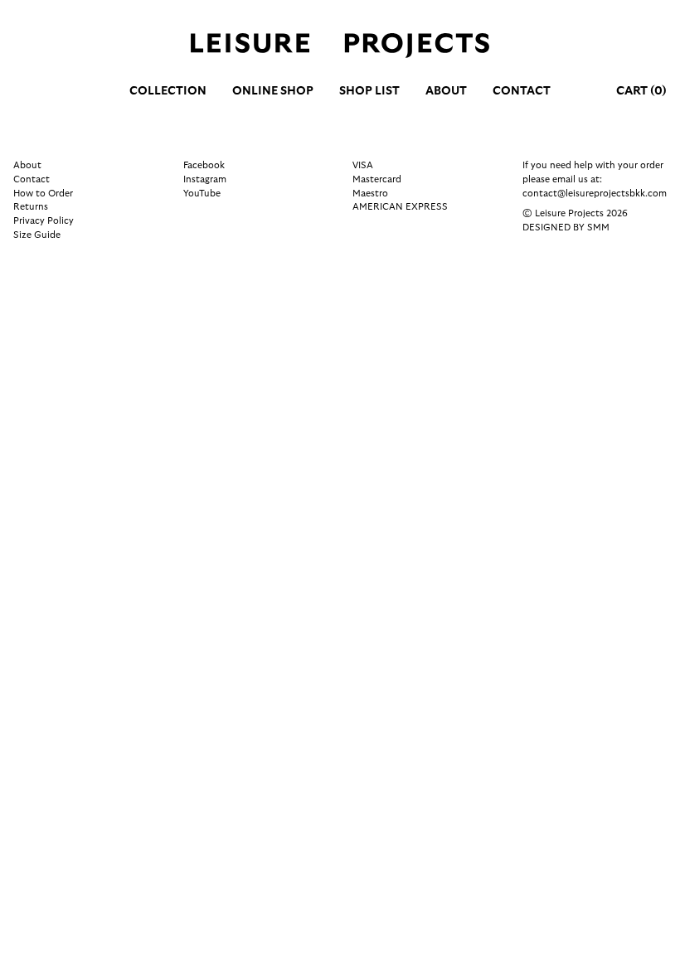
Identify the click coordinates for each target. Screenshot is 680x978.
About (446, 91)
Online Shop (272, 91)
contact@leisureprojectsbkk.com (594, 193)
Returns (30, 206)
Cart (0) (641, 91)
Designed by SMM (566, 227)
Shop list (369, 91)
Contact (522, 91)
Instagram (204, 179)
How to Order (43, 193)
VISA (362, 165)
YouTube (202, 193)
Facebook (204, 165)
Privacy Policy (43, 220)
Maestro (370, 193)
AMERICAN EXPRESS (400, 206)
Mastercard (376, 179)
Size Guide (37, 235)
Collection (167, 91)
